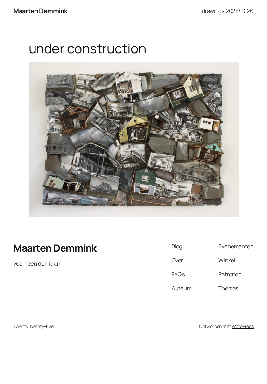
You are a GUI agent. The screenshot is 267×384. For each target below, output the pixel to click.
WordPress (243, 326)
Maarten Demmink (40, 11)
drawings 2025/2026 (228, 11)
